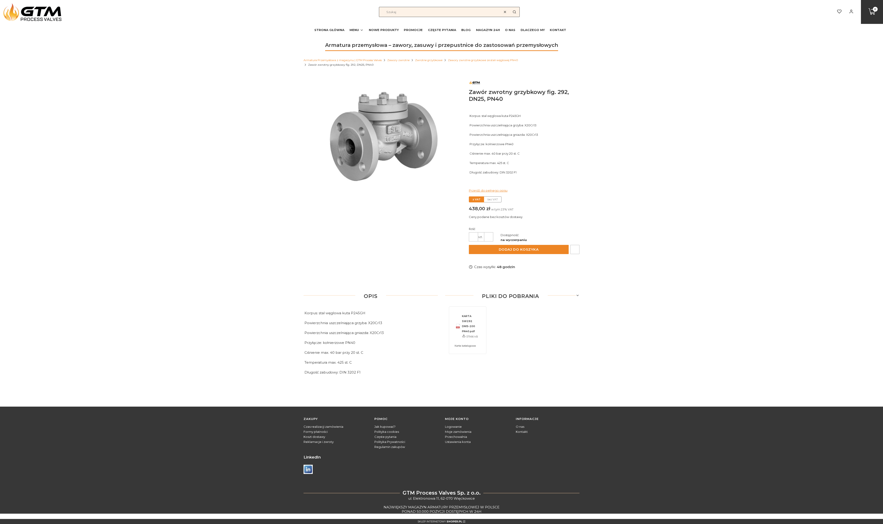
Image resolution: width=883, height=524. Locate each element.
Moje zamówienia (458, 431)
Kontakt (522, 431)
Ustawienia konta (458, 442)
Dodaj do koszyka (519, 249)
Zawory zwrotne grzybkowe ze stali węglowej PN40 (483, 60)
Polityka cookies (386, 431)
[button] (514, 12)
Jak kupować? (385, 426)
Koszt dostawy (314, 437)
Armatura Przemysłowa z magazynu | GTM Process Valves (343, 60)
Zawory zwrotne (398, 60)
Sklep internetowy (440, 521)
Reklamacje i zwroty (319, 442)
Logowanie (453, 426)
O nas (520, 426)
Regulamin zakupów (389, 447)
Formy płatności (316, 431)
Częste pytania (385, 437)
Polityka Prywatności (389, 442)
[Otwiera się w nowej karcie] (308, 469)
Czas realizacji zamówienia (323, 426)
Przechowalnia (456, 437)
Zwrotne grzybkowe (428, 60)
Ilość (472, 229)
